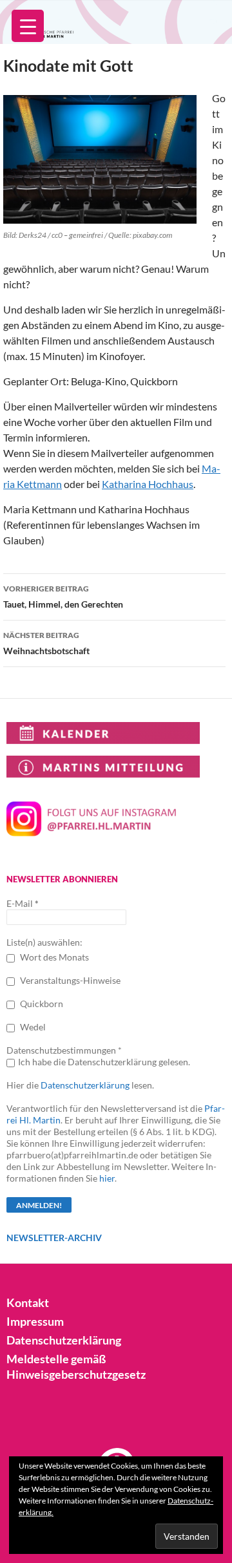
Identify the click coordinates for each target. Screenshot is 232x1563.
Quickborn (40, 1003)
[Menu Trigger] (28, 26)
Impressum (35, 1321)
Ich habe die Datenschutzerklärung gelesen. (104, 1061)
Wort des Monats (53, 957)
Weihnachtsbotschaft (46, 643)
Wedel (32, 1026)
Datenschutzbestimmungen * (64, 1050)
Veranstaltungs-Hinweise (69, 980)
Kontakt (27, 1302)
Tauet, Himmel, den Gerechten (63, 597)
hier (107, 1178)
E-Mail (22, 903)
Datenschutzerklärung (85, 1084)
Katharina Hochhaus (147, 484)
